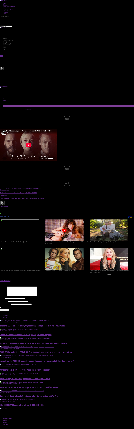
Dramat (28, 188)
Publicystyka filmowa (9, 6)
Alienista (8, 188)
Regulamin (5, 424)
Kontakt (5, 422)
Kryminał (32, 188)
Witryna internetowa (5, 304)
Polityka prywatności (8, 418)
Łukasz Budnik (4, 86)
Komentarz (3, 296)
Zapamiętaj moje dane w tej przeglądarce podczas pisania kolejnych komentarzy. (23, 307)
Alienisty (28, 109)
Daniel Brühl (22, 188)
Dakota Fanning (15, 188)
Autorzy (5, 420)
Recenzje (5, 5)
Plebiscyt (5, 12)
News (4, 3)
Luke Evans (37, 188)
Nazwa (2, 298)
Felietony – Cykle (8, 9)
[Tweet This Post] (68, 91)
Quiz (4, 13)
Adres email (3, 301)
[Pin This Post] (68, 93)
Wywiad (5, 8)
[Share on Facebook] (68, 90)
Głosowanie (6, 11)
